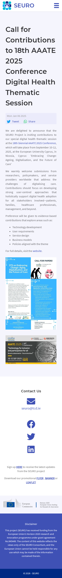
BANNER (50, 478)
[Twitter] (31, 437)
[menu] (56, 5)
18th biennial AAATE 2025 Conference (34, 143)
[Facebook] (31, 424)
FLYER (40, 478)
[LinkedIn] (31, 449)
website (37, 251)
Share (31, 121)
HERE (19, 467)
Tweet (15, 121)
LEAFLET (31, 482)
